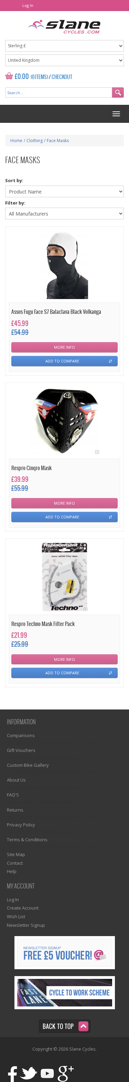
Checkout (62, 77)
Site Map (16, 854)
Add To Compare (62, 361)
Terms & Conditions (27, 839)
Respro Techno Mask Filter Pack (43, 624)
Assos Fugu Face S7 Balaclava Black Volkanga (56, 312)
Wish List (16, 916)
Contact (15, 863)
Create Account (23, 908)
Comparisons (21, 735)
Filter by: (15, 203)
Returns (15, 810)
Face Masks (58, 140)
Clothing (34, 140)
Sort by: (14, 180)
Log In (27, 5)
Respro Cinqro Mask (31, 468)
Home (16, 140)
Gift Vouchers (21, 750)
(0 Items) (39, 77)
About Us (16, 780)
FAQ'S (13, 795)
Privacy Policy (21, 825)
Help (12, 871)
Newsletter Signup (26, 925)
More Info (64, 347)
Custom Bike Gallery (28, 765)
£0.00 (22, 76)
